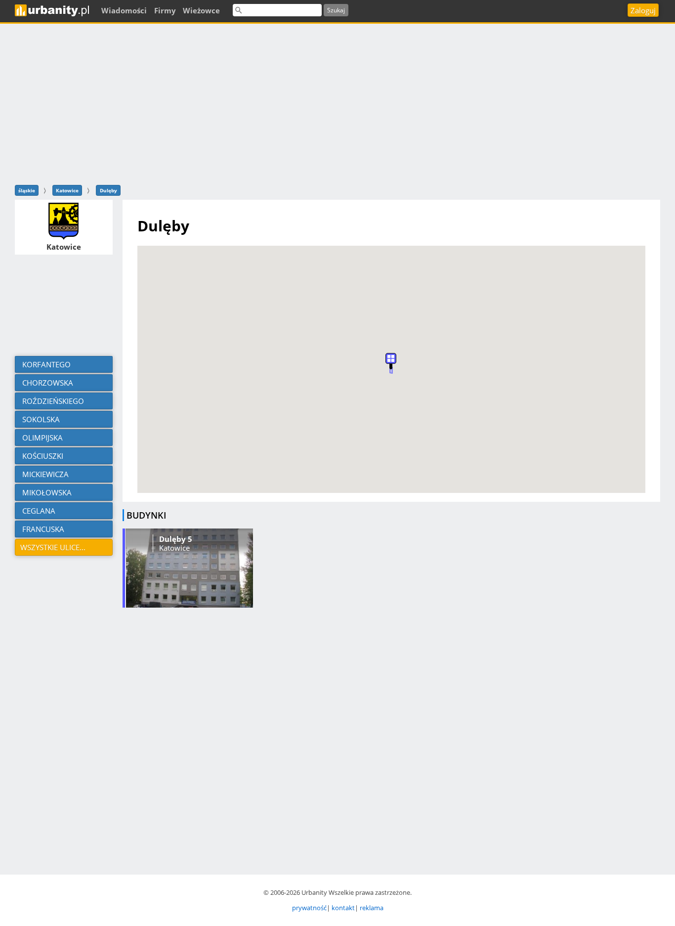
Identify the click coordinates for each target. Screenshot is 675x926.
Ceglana (37, 511)
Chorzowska (46, 383)
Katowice (67, 190)
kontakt (343, 907)
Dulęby (108, 190)
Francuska (42, 529)
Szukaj (336, 10)
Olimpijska (41, 437)
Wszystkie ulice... (52, 547)
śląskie (26, 190)
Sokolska (40, 419)
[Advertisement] (337, 103)
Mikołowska (46, 492)
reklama (371, 907)
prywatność (309, 907)
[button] (390, 361)
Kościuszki (41, 456)
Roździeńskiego (52, 401)
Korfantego (45, 364)
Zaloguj (643, 10)
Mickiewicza (44, 474)
